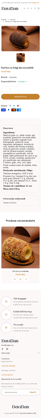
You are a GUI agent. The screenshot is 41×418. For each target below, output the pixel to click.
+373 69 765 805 (8, 366)
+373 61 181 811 (7, 375)
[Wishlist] (35, 8)
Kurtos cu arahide (20, 271)
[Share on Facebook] (10, 106)
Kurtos (12, 19)
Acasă (3, 19)
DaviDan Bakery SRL (28, 413)
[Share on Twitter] (14, 106)
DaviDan (13, 203)
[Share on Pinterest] (18, 106)
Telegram (35, 2)
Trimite (32, 392)
